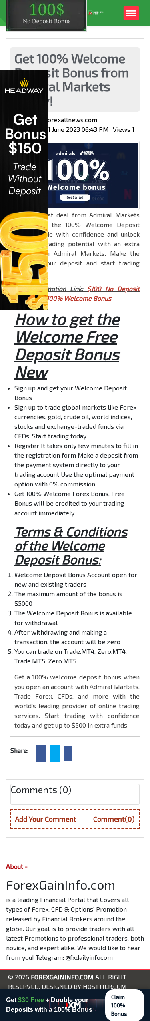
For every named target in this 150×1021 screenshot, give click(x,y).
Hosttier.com (105, 986)
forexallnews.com (71, 119)
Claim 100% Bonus (119, 1005)
